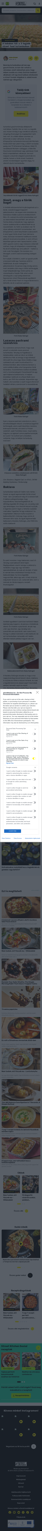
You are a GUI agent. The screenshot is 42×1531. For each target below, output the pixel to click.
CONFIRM (12, 831)
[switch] (34, 734)
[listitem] (21, 729)
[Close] (38, 693)
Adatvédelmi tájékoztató (32, 838)
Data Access (18, 838)
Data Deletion (6, 838)
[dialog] (21, 765)
